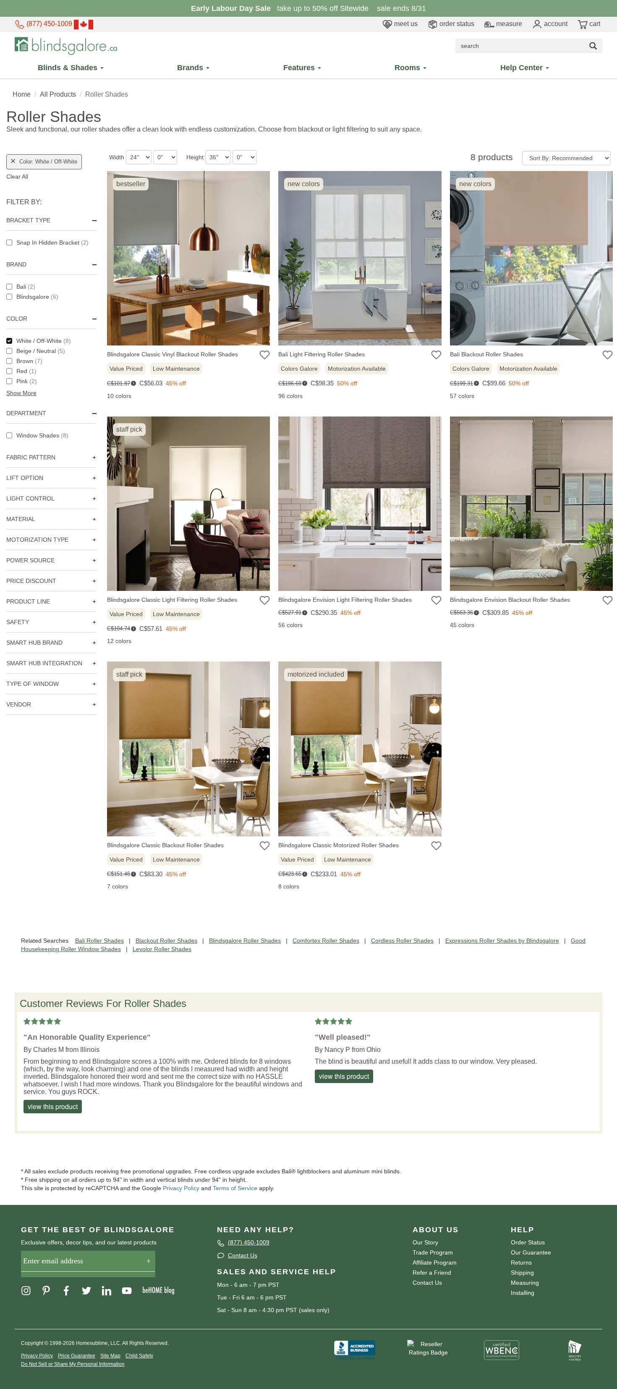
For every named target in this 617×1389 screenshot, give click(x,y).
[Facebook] (70, 1290)
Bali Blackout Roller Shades (486, 354)
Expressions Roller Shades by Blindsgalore (502, 940)
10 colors (119, 396)
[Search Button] (593, 46)
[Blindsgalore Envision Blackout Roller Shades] (531, 506)
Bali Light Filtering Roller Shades (321, 354)
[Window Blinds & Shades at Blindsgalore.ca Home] (66, 45)
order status (456, 23)
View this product (53, 1106)
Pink (26, 381)
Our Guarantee (531, 1252)
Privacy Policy (181, 1188)
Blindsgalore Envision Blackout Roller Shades (510, 599)
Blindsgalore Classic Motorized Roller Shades (338, 845)
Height (195, 157)
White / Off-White (43, 340)
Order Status (528, 1242)
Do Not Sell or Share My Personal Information (73, 1364)
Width (116, 157)
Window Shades (42, 435)
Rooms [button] (408, 67)
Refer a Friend (432, 1272)
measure (508, 23)
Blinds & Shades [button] (68, 67)
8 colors (288, 886)
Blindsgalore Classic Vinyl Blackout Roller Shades (172, 354)
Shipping (522, 1272)
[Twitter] (90, 1290)
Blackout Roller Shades (166, 940)
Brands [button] (191, 67)
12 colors (119, 641)
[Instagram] (30, 1290)
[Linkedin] (111, 1290)
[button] (51, 393)
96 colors (290, 396)
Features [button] (300, 67)
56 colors (290, 625)
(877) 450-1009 (48, 23)
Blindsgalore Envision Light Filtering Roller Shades (345, 599)
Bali (25, 286)
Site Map (110, 1356)
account (554, 23)
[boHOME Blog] (162, 1290)
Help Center (522, 67)
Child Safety (139, 1356)
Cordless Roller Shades (402, 940)
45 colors (462, 625)
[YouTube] (131, 1290)
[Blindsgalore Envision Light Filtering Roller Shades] (359, 506)
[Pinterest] (50, 1290)
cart (594, 23)
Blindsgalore (37, 296)
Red (26, 371)
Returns (521, 1262)
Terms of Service (235, 1188)
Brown (29, 361)
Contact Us (242, 1255)
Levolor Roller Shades (162, 949)
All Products (58, 94)
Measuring (525, 1282)
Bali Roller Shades (99, 940)
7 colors (117, 886)
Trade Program (433, 1252)
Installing (522, 1292)
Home (22, 94)
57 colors (462, 396)
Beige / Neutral (40, 351)
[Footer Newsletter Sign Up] (88, 1264)
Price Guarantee (76, 1356)
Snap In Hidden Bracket (52, 242)
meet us (405, 23)
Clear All (17, 176)
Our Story (425, 1242)
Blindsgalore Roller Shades (245, 940)
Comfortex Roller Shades (326, 940)
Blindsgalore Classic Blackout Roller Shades (165, 845)
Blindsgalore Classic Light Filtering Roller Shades (172, 599)
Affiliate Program (435, 1262)
